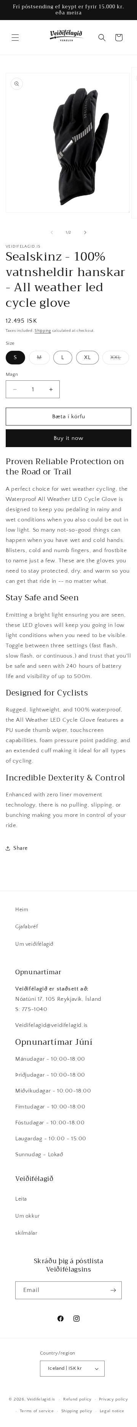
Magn (12, 374)
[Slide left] (51, 232)
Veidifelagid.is (41, 1399)
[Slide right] (85, 232)
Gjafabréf (26, 927)
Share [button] (20, 848)
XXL (119, 359)
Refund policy (77, 1399)
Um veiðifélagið (34, 944)
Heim (21, 910)
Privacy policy (113, 1399)
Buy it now (68, 438)
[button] (15, 37)
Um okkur (27, 1216)
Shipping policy (77, 1411)
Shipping (43, 331)
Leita (21, 1199)
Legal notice (112, 1411)
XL (87, 358)
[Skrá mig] (113, 1290)
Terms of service (37, 1411)
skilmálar (26, 1233)
